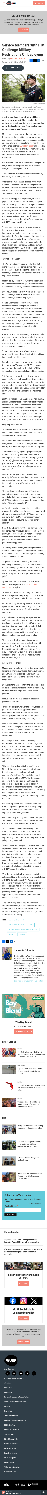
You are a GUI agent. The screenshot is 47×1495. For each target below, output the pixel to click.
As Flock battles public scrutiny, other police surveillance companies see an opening (29, 1144)
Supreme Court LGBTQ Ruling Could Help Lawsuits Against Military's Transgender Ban (21, 1240)
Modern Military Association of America (23, 929)
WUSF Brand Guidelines (12, 1467)
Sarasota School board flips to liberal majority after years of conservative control (29, 1104)
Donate (40, 3)
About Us (7, 1383)
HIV (31, 925)
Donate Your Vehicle (11, 1444)
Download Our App (10, 1453)
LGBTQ (11, 934)
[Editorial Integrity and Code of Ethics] (23, 1266)
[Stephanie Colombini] (7, 953)
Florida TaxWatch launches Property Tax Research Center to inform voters (31, 1087)
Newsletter (8, 1392)
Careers (7, 1406)
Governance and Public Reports (15, 1420)
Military (22, 934)
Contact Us (8, 1387)
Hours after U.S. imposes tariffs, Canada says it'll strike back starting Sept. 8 (29, 1176)
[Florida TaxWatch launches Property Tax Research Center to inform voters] (9, 1086)
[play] (3, 1492)
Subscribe (23, 29)
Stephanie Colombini (17, 59)
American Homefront (16, 920)
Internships (8, 1411)
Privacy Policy (9, 1462)
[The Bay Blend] (23, 1006)
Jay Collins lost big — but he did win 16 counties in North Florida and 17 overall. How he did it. (31, 1054)
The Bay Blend (23, 1022)
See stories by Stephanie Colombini (28, 981)
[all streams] (44, 1492)
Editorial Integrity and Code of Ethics (23, 1276)
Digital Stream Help (11, 1439)
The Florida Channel (11, 1416)
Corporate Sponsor (10, 1448)
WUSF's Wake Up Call (23, 16)
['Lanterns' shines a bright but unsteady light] (9, 1161)
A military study (27, 146)
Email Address (11, 1206)
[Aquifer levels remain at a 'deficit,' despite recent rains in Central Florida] (9, 1069)
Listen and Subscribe (23, 1031)
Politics (19, 1049)
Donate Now (23, 1341)
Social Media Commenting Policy (15, 1402)
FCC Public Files (9, 1425)
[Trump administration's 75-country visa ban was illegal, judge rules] (9, 1129)
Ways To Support (10, 1458)
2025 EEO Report (10, 1434)
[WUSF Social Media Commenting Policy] (23, 1301)
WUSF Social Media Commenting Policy (24, 1311)
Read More (23, 1283)
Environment (21, 1065)
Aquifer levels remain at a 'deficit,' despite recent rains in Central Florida (30, 1071)
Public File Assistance (11, 1430)
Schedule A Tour (10, 1472)
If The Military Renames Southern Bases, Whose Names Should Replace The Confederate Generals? (23, 1251)
